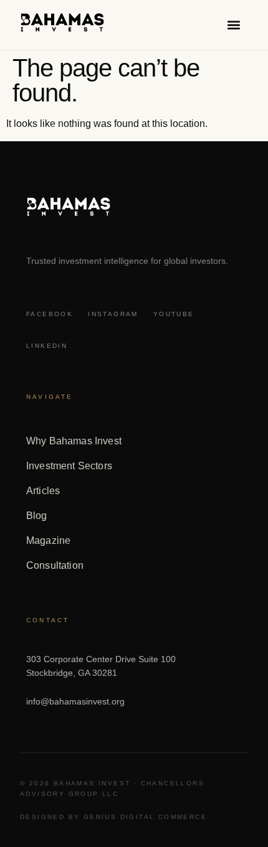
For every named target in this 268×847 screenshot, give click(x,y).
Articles (43, 490)
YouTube (173, 314)
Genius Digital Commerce (145, 816)
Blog (36, 515)
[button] (233, 25)
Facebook (49, 314)
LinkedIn (46, 345)
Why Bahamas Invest (74, 441)
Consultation (55, 565)
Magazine (48, 540)
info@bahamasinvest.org (75, 701)
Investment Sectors (69, 466)
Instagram (113, 314)
